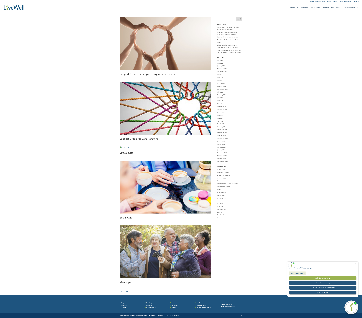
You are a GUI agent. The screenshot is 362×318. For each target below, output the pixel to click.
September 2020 (222, 138)
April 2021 (220, 121)
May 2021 (220, 118)
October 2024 (221, 86)
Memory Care (221, 178)
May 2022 (220, 103)
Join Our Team (201, 303)
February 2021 (221, 127)
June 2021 (220, 115)
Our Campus (149, 303)
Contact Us (356, 1)
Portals (335, 1)
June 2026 (220, 63)
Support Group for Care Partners (139, 138)
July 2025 (220, 74)
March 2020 (221, 144)
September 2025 (222, 72)
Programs (304, 7)
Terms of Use (143, 315)
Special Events (315, 7)
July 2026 (220, 60)
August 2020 (221, 141)
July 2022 (220, 98)
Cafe (323, 1)
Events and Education (224, 175)
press (219, 189)
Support (326, 7)
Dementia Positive (223, 172)
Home (312, 1)
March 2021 (221, 124)
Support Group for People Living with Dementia (147, 74)
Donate (329, 1)
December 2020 (222, 130)
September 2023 (222, 89)
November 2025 (222, 69)
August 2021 (221, 112)
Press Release (221, 192)
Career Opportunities (345, 1)
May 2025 (220, 80)
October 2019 (221, 159)
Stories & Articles (201, 305)
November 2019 (222, 156)
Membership (335, 7)
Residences (294, 7)
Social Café (126, 217)
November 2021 (222, 106)
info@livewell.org (230, 306)
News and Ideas (222, 181)
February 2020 (221, 147)
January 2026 (221, 66)
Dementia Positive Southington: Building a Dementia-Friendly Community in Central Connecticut (228, 35)
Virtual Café (126, 152)
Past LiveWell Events (223, 187)
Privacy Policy (153, 315)
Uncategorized (221, 198)
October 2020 (221, 135)
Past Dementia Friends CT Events (227, 184)
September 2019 (222, 161)
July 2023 (220, 92)
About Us (318, 1)
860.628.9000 (229, 304)
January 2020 (221, 150)
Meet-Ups (125, 282)
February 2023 (221, 95)
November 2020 (222, 132)
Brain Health (221, 169)
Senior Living (221, 195)
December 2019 (222, 153)
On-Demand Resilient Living (204, 307)
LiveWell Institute (349, 7)
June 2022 (220, 101)
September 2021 (222, 109)
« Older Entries (124, 291)
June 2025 (220, 77)
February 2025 (221, 83)
